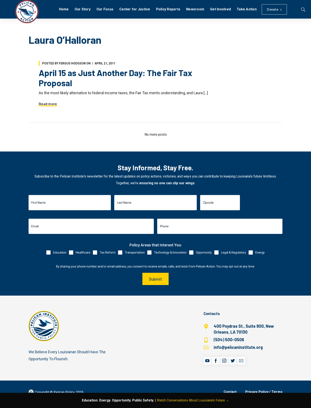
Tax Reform (108, 252)
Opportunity (204, 252)
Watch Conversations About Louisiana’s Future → (193, 400)
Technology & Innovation (170, 252)
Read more (48, 104)
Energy (260, 252)
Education (59, 252)
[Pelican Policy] (27, 11)
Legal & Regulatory (233, 252)
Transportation (135, 252)
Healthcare (83, 252)
